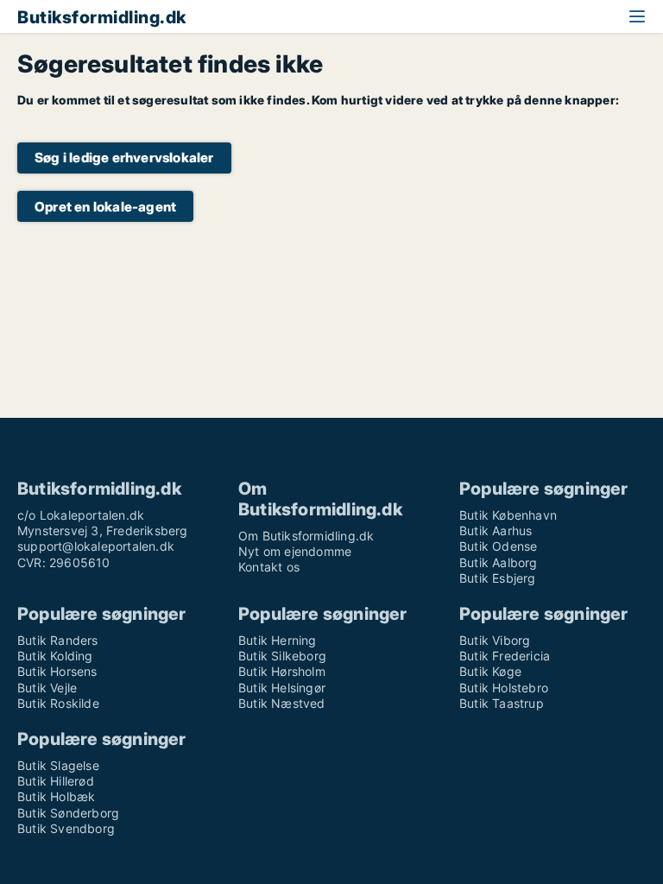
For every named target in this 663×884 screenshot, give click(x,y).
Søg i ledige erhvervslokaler (124, 157)
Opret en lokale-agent (105, 207)
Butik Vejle (47, 687)
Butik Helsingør (281, 687)
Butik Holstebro (503, 687)
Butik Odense (498, 546)
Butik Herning (277, 640)
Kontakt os (269, 566)
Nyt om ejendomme (294, 551)
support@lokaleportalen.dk (95, 546)
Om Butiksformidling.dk (306, 535)
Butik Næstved (281, 703)
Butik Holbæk (56, 796)
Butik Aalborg (498, 562)
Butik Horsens (57, 671)
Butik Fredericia (504, 655)
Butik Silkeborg (282, 655)
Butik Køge (490, 671)
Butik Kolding (55, 655)
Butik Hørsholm (281, 671)
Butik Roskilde (58, 703)
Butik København (508, 515)
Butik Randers (57, 640)
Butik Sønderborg (68, 812)
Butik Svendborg (66, 828)
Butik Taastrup (501, 703)
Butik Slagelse (58, 765)
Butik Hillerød (55, 781)
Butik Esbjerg (497, 578)
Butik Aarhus (495, 530)
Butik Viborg (494, 640)
